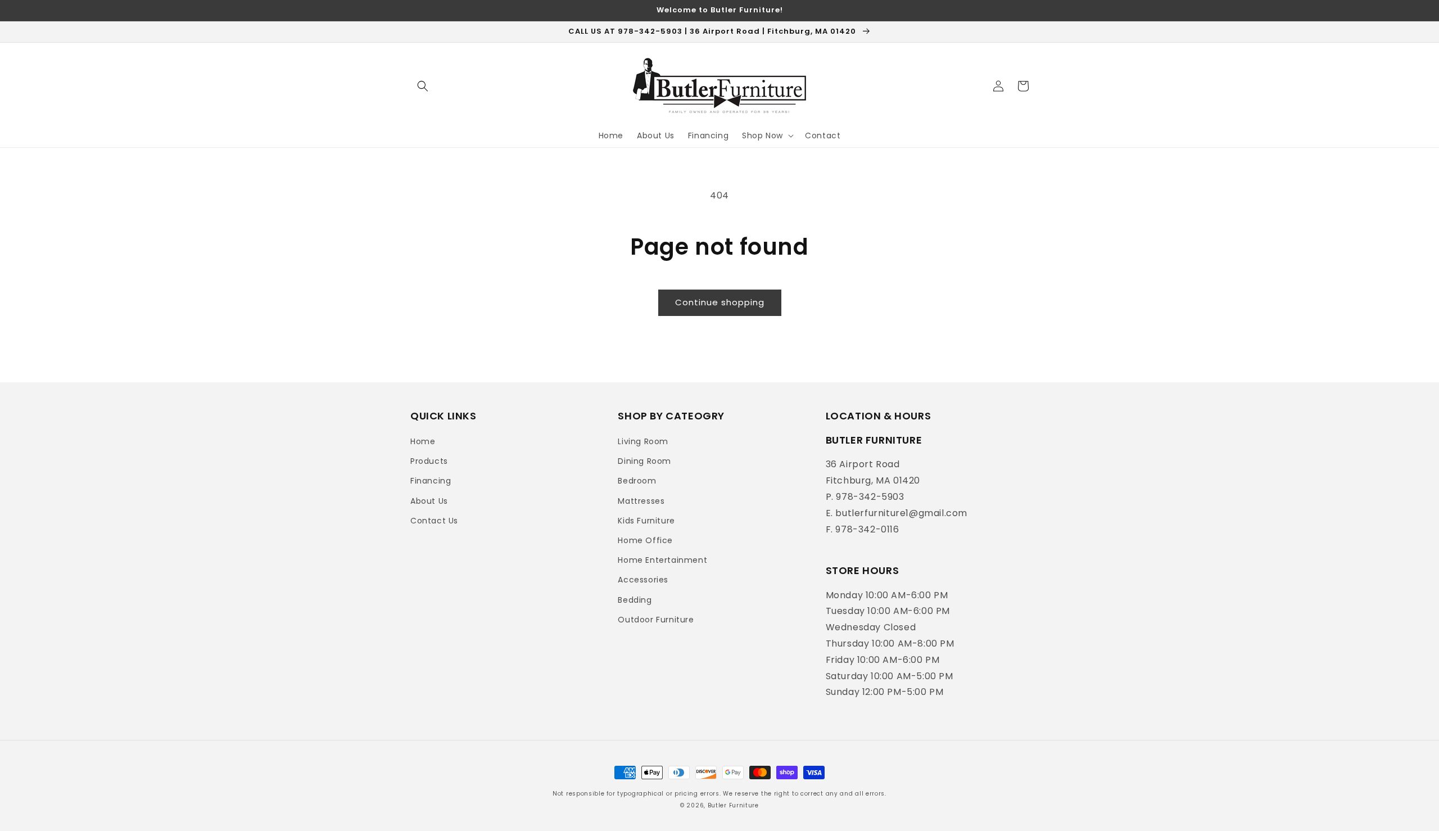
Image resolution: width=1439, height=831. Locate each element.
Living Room (643, 441)
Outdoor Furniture (656, 619)
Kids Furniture (646, 520)
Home (422, 441)
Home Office (645, 540)
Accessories (643, 579)
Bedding (634, 600)
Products (429, 461)
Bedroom (637, 480)
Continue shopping (719, 302)
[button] (422, 86)
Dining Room (644, 461)
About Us (429, 501)
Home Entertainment (662, 560)
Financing (430, 480)
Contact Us (434, 520)
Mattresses (641, 501)
